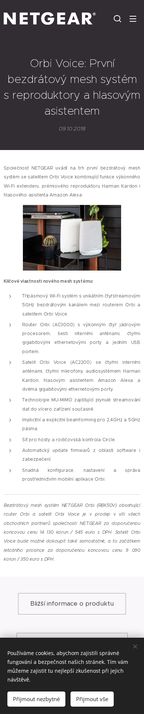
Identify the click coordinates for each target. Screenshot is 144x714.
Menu (133, 18)
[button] (117, 18)
